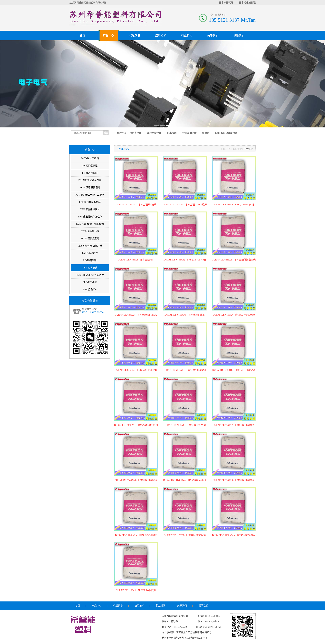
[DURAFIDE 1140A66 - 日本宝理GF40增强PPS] (136, 454)
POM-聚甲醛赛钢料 (90, 187)
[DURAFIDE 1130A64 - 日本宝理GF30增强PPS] (234, 509)
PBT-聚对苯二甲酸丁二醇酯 (89, 195)
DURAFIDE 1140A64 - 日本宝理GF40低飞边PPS (184, 480)
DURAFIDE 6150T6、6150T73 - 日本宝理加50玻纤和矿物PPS (233, 370)
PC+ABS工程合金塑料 (89, 180)
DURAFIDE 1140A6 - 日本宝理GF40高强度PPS (234, 480)
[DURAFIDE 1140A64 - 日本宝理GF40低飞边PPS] (185, 454)
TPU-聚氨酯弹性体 (90, 209)
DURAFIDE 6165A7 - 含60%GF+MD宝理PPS (234, 315)
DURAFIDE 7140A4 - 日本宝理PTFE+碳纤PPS (185, 204)
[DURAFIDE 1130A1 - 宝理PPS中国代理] (136, 564)
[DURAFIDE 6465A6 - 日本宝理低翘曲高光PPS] (234, 233)
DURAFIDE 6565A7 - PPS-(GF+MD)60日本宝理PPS (234, 204)
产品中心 (108, 35)
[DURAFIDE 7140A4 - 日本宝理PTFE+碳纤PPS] (185, 178)
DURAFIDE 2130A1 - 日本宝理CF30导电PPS (185, 425)
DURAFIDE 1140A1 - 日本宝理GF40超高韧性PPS (136, 535)
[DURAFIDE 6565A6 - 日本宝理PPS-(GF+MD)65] (136, 233)
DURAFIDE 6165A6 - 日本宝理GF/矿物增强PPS (136, 370)
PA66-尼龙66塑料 (90, 158)
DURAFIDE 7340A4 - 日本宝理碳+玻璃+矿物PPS (136, 204)
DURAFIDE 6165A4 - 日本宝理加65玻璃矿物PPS (185, 370)
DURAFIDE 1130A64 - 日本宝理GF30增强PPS (233, 535)
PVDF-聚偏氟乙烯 (90, 238)
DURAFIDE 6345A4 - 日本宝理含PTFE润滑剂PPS (136, 315)
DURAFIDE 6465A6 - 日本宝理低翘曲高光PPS (234, 259)
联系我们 (238, 35)
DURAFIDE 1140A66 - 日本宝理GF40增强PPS (136, 480)
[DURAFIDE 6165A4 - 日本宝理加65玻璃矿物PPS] (185, 344)
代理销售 (134, 35)
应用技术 (160, 35)
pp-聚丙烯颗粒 (90, 165)
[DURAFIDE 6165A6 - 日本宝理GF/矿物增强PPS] (136, 344)
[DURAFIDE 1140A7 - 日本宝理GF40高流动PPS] (234, 399)
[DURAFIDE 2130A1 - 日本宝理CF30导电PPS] (185, 399)
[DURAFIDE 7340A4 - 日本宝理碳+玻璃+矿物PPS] (136, 178)
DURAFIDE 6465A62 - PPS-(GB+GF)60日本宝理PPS (185, 259)
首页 (82, 35)
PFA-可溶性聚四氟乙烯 (90, 246)
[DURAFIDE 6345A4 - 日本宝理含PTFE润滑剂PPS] (136, 288)
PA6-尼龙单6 (89, 289)
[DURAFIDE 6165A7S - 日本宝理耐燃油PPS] (185, 288)
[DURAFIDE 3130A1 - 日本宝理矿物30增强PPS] (136, 399)
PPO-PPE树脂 (90, 282)
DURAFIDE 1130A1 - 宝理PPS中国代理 (136, 590)
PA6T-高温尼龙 (90, 253)
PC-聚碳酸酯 (89, 260)
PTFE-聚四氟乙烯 (90, 231)
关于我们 (212, 35)
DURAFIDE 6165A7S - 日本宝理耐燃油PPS (185, 315)
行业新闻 (186, 35)
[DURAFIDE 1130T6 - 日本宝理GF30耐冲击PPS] (185, 509)
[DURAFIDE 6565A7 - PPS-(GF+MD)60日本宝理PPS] (234, 178)
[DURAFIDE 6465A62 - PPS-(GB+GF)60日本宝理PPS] (185, 233)
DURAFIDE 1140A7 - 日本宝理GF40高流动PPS (234, 425)
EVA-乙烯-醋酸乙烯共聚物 (90, 224)
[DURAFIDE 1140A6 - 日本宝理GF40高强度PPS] (234, 454)
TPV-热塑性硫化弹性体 (90, 216)
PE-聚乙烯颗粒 (90, 173)
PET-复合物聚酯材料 (90, 202)
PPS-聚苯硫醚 (90, 267)
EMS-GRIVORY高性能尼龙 (90, 275)
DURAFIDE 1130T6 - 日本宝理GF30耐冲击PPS (185, 535)
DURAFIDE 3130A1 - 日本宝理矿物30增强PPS (136, 425)
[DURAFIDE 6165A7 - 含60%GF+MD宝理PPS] (234, 288)
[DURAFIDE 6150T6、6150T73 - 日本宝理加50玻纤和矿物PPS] (234, 344)
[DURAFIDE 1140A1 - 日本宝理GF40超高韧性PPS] (136, 509)
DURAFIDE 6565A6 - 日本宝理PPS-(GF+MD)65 (136, 259)
